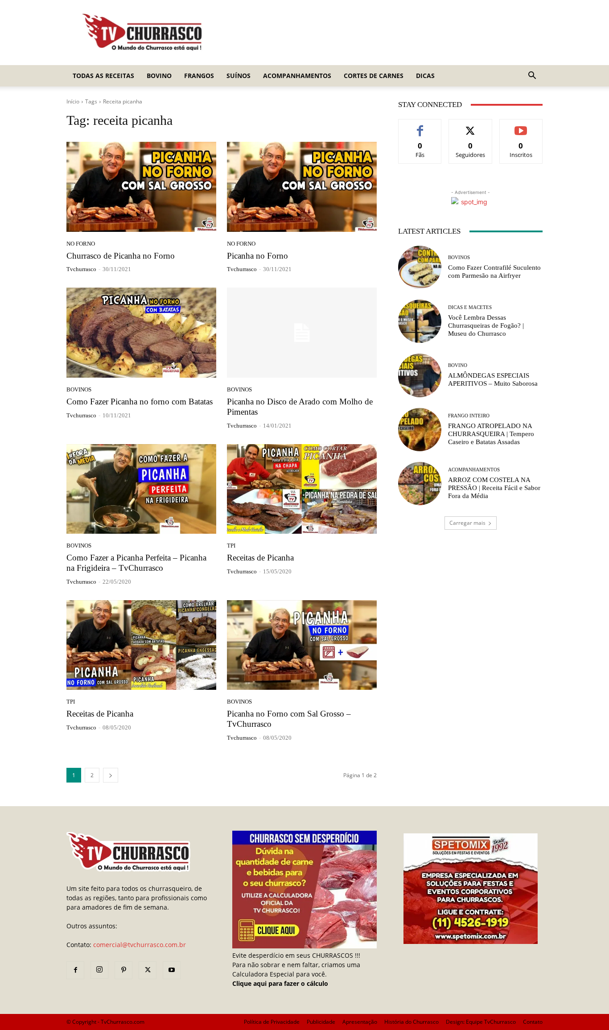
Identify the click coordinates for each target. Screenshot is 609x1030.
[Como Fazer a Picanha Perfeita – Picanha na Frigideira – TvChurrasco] (141, 489)
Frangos (199, 75)
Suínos (238, 75)
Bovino (159, 75)
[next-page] (110, 775)
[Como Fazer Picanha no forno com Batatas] (141, 333)
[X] (147, 970)
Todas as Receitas (103, 75)
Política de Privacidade (272, 1022)
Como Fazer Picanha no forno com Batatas (139, 401)
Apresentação (359, 1022)
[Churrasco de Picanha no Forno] (141, 187)
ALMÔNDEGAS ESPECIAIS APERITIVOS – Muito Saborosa (493, 379)
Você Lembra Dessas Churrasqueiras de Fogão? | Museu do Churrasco (486, 325)
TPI (231, 545)
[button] (532, 76)
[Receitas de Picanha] (302, 489)
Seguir (470, 126)
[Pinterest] (123, 970)
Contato (533, 1022)
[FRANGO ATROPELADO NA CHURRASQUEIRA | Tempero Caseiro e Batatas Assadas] (419, 429)
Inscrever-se (521, 126)
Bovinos (78, 389)
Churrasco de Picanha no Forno (120, 255)
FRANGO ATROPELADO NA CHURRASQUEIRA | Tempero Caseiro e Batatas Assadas (491, 433)
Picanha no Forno (257, 255)
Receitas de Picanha (260, 557)
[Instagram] (99, 970)
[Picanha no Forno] (302, 187)
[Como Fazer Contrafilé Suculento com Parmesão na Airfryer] (419, 267)
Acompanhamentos (297, 75)
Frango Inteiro (469, 415)
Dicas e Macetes (470, 307)
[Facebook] (75, 970)
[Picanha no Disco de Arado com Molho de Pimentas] (302, 333)
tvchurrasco (81, 269)
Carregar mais (467, 523)
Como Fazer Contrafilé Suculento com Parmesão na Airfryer (494, 271)
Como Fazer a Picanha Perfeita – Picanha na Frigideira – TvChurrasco (136, 563)
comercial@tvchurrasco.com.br (139, 944)
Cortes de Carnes (373, 75)
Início (72, 101)
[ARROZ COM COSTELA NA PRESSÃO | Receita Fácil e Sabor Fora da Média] (419, 483)
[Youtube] (172, 970)
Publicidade (321, 1022)
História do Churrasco (411, 1022)
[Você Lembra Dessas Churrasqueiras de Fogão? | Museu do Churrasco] (419, 321)
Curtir (420, 126)
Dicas (425, 75)
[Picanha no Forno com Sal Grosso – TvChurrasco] (302, 645)
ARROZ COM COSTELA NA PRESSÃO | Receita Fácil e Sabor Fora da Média (494, 487)
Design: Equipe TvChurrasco (481, 1022)
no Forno (80, 244)
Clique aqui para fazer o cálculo (280, 983)
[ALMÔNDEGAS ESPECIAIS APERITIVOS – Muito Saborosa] (419, 375)
